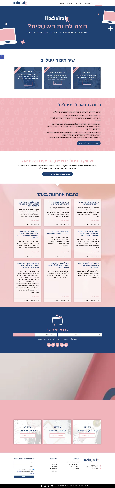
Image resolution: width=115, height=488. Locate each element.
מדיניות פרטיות (85, 485)
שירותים (69, 3)
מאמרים (78, 3)
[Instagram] (45, 486)
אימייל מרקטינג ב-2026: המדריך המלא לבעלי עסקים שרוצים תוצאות (58, 265)
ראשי (98, 3)
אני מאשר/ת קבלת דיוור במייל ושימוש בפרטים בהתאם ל (25, 471)
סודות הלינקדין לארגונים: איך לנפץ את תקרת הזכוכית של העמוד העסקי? (28, 204)
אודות (62, 3)
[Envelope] (62, 345)
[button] (2, 57)
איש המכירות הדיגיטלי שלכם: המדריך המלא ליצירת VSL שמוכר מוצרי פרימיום (28, 265)
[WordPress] (53, 345)
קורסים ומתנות (89, 3)
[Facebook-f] (56, 486)
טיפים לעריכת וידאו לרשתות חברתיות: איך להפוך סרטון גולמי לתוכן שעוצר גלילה (88, 233)
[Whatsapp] (66, 345)
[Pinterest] (48, 486)
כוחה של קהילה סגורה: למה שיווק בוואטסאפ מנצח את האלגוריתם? (88, 265)
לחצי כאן (87, 83)
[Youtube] (52, 486)
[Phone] (57, 345)
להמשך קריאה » (95, 220)
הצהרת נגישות (78, 485)
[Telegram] (41, 486)
